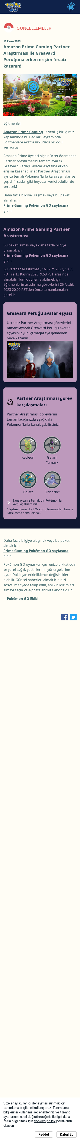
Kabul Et (66, 1134)
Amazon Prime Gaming (23, 132)
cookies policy (44, 1121)
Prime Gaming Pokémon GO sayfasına (35, 205)
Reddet (43, 1134)
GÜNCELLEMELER (34, 28)
